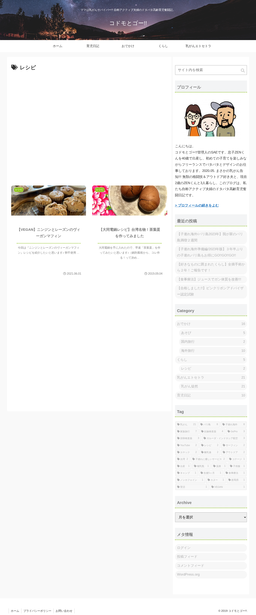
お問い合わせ (64, 610)
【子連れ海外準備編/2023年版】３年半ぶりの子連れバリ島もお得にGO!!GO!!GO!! (210, 252)
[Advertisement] (89, 126)
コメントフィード (190, 566)
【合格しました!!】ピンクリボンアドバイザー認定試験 (210, 291)
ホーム (15, 610)
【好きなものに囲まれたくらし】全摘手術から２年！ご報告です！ (211, 267)
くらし (211, 360)
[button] (243, 71)
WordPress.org (188, 574)
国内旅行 (213, 342)
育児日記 (211, 395)
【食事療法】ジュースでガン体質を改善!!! (209, 279)
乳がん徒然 (213, 386)
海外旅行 (213, 351)
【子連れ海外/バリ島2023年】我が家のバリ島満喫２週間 (210, 237)
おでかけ (211, 324)
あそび (213, 333)
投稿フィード (187, 557)
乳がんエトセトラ (211, 377)
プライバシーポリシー (37, 610)
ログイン (184, 548)
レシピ (213, 368)
